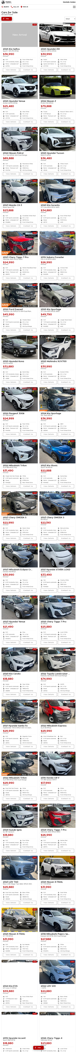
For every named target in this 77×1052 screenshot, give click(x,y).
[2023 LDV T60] (20, 868)
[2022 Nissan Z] (57, 87)
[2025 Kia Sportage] (57, 295)
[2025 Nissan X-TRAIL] (57, 868)
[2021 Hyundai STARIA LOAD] (57, 555)
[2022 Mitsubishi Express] (57, 711)
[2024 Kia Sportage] (57, 399)
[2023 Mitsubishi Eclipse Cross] (20, 555)
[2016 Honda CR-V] (57, 764)
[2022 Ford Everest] (20, 295)
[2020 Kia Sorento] (57, 191)
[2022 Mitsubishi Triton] (20, 451)
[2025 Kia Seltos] (20, 35)
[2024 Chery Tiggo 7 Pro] (57, 816)
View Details (11, 70)
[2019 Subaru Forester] (57, 243)
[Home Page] (6, 2)
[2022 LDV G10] (57, 972)
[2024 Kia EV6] (20, 972)
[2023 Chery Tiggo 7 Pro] (20, 243)
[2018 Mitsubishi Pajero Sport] (57, 920)
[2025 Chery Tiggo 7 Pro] (57, 607)
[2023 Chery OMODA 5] (20, 503)
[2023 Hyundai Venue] (20, 607)
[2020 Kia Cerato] (20, 659)
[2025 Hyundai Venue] (20, 87)
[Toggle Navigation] (74, 7)
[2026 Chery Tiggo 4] (57, 1024)
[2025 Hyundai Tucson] (57, 139)
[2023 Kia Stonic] (57, 451)
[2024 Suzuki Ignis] (20, 816)
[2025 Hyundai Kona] (20, 347)
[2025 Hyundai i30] (57, 35)
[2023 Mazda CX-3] (20, 191)
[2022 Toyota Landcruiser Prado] (57, 659)
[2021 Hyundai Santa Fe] (20, 711)
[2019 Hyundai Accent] (20, 1024)
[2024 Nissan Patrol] (20, 139)
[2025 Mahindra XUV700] (57, 347)
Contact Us (28, 70)
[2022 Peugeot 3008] (20, 399)
